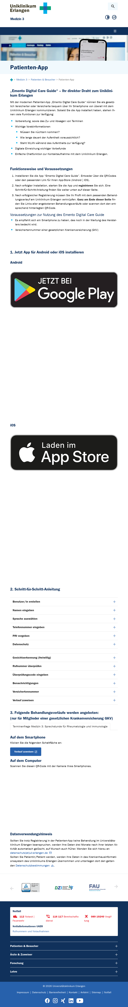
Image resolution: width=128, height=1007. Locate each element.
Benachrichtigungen (25, 683)
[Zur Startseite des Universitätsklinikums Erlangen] (30, 8)
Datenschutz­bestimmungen (33, 865)
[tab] (60, 726)
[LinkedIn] (71, 1001)
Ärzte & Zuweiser (21, 954)
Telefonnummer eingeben (28, 627)
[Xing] (63, 1001)
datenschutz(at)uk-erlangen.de (29, 853)
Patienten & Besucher (24, 946)
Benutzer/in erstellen (26, 601)
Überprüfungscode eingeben (30, 674)
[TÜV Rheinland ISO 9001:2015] (30, 887)
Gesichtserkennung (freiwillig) (32, 657)
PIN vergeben (21, 636)
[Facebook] (47, 1001)
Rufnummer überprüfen (27, 666)
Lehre (13, 971)
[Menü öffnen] (115, 31)
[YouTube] (79, 1001)
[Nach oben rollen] (123, 1002)
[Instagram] (55, 1001)
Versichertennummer (26, 691)
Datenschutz (21, 644)
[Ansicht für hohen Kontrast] (107, 17)
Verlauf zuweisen (23, 700)
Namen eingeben (23, 610)
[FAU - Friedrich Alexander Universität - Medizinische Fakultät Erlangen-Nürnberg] (97, 887)
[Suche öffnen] (113, 6)
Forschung (16, 963)
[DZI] (64, 887)
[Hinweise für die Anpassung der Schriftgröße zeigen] (114, 17)
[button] (116, 887)
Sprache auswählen (25, 618)
